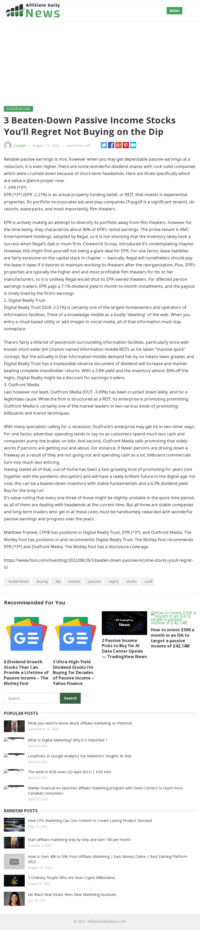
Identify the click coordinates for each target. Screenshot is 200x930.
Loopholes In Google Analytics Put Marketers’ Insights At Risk (79, 755)
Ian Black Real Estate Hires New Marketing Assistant (72, 894)
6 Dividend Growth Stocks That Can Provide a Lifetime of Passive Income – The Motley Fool (26, 672)
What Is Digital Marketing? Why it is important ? (67, 740)
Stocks (132, 581)
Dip (58, 581)
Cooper (20, 145)
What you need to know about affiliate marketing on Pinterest (80, 723)
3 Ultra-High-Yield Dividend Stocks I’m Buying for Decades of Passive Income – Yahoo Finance (73, 672)
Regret (113, 581)
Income (74, 581)
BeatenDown (19, 581)
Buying (42, 581)
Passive (94, 581)
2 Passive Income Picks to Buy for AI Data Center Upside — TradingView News (124, 648)
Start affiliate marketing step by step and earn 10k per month (79, 839)
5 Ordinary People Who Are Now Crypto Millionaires (71, 877)
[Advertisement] (100, 60)
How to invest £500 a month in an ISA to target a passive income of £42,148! (172, 638)
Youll (148, 581)
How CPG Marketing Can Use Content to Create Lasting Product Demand (90, 820)
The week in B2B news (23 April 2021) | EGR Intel (69, 771)
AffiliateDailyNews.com (106, 921)
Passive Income (18, 109)
